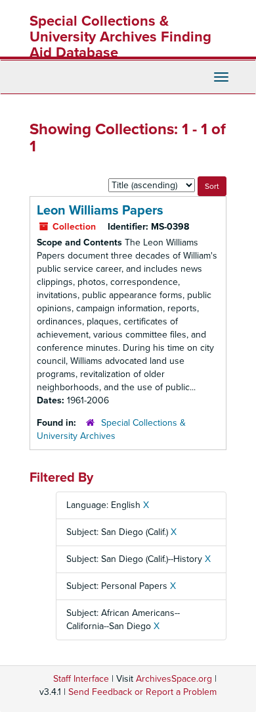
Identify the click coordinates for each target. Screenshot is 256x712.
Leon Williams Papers (100, 210)
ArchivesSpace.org (174, 678)
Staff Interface (81, 678)
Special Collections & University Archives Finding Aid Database (120, 37)
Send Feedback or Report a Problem (142, 692)
